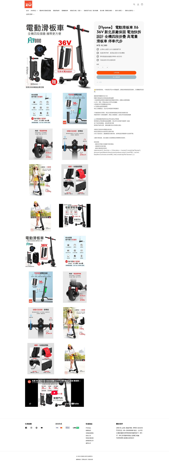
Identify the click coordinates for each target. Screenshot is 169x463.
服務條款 (78, 459)
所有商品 (33, 10)
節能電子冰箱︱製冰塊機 (91, 10)
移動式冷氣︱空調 (75, 10)
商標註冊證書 (90, 438)
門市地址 (88, 428)
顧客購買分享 (90, 440)
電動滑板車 (56, 10)
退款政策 (90, 459)
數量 (98, 64)
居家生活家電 (129, 10)
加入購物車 (116, 77)
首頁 (27, 10)
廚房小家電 (118, 10)
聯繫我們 (88, 430)
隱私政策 (84, 459)
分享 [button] (100, 82)
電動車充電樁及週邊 (45, 10)
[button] (134, 4)
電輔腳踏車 (65, 10)
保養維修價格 (90, 433)
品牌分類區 (29, 14)
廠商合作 (88, 443)
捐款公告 (88, 435)
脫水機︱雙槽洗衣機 (106, 10)
